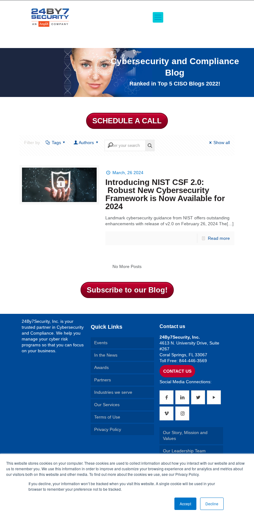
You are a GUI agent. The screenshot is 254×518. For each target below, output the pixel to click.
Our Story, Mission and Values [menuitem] (185, 435)
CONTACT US (177, 371)
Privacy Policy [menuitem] (107, 429)
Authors (86, 142)
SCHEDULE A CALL (127, 120)
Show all (221, 142)
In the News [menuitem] (105, 355)
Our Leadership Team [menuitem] (184, 450)
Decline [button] (211, 503)
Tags (56, 142)
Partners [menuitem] (102, 379)
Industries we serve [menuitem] (113, 392)
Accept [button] (185, 503)
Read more (219, 238)
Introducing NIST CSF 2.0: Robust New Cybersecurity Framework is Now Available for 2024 (165, 194)
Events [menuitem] (100, 342)
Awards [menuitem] (101, 367)
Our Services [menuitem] (107, 404)
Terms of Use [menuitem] (107, 417)
